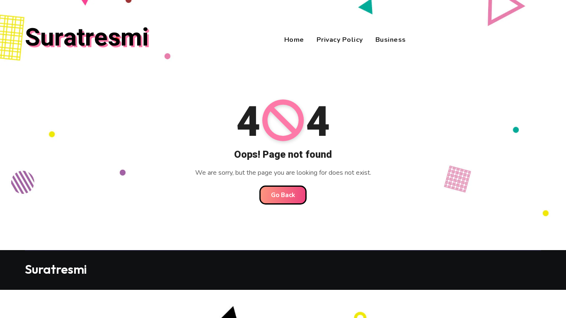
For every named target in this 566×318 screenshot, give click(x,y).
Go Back (283, 195)
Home (294, 39)
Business (390, 39)
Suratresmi (87, 37)
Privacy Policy (340, 39)
